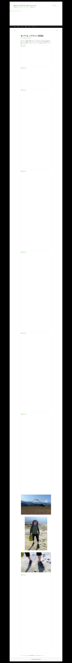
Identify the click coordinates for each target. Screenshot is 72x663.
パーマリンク (42, 655)
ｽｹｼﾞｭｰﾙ (22, 26)
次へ (57, 30)
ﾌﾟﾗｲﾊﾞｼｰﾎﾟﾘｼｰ (34, 26)
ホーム (15, 26)
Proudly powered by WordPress (36, 659)
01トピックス (26, 655)
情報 (26, 26)
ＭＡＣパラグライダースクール (25, 5)
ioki (30, 37)
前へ (15, 30)
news (18, 26)
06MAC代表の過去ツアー (32, 655)
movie (29, 26)
